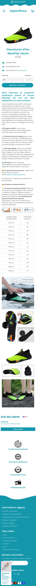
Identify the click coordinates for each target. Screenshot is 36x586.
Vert (23, 175)
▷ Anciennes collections (10, 550)
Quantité (28, 75)
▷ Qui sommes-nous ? (10, 541)
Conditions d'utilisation (10, 526)
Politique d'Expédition (9, 520)
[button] (18, 429)
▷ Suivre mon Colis (8, 538)
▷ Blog (4, 535)
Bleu (8, 175)
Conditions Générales (9, 511)
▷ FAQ (4, 547)
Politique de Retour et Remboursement (16, 517)
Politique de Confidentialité (11, 514)
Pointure (5, 75)
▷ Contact (5, 544)
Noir (15, 175)
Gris (12, 175)
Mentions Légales (8, 523)
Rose (20, 175)
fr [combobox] (26, 417)
